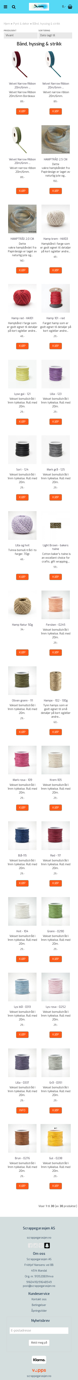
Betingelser (39, 1305)
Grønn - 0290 (55, 931)
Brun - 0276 (22, 1158)
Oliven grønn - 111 (22, 700)
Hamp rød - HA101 (22, 318)
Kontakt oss (39, 1299)
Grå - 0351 (55, 1083)
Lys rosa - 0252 (56, 1007)
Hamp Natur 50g (22, 625)
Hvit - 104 (22, 931)
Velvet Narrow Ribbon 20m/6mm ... (22, 85)
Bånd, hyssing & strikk (46, 24)
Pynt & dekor (21, 24)
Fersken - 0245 (55, 625)
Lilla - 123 (56, 394)
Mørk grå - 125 (56, 469)
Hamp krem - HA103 (56, 239)
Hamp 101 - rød (56, 318)
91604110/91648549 (39, 1282)
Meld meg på (39, 1342)
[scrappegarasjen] (47, 1248)
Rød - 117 (55, 855)
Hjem (7, 24)
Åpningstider (39, 1311)
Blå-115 (22, 855)
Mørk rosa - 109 (22, 780)
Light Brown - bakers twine (56, 547)
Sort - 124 (22, 469)
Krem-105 (56, 780)
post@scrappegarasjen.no (39, 1286)
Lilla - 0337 (22, 1083)
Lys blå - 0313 (22, 1007)
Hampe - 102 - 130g (56, 700)
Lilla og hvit (22, 545)
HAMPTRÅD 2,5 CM (55, 159)
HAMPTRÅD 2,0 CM (22, 239)
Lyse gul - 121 (22, 394)
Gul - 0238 (55, 1158)
